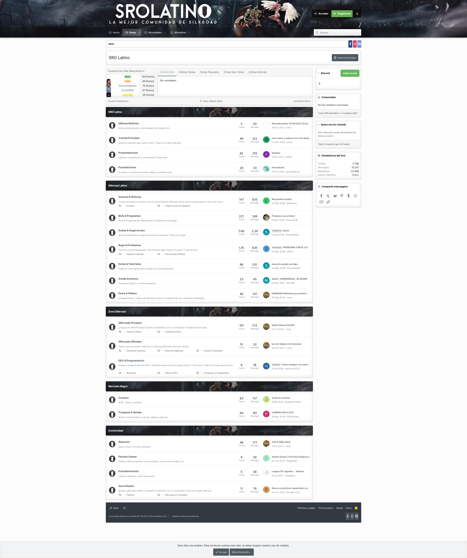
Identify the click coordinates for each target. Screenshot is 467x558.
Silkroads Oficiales (130, 341)
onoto (289, 142)
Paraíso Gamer (127, 456)
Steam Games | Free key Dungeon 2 (291, 456)
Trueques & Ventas (130, 412)
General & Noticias (129, 196)
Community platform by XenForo (138, 516)
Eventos (130, 205)
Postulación (278, 167)
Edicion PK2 (171, 373)
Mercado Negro (118, 386)
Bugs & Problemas (129, 245)
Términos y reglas (306, 508)
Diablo (355, 174)
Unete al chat (350, 73)
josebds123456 (293, 401)
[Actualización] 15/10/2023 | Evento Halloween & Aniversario (304, 123)
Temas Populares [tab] (209, 72)
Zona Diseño (126, 485)
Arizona (322, 136)
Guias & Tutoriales (129, 263)
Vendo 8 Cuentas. (281, 397)
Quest (281, 230)
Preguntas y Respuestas (216, 373)
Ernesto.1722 (293, 492)
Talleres (130, 494)
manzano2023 (292, 368)
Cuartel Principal (128, 137)
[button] (139, 32)
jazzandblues (293, 171)
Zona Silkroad (117, 311)
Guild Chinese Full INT (283, 325)
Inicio (116, 32)
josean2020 (292, 220)
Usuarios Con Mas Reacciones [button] (125, 70)
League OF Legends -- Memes (288, 471)
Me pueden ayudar (282, 199)
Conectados (329, 97)
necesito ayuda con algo (285, 264)
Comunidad (115, 430)
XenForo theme (179, 516)
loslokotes (291, 203)
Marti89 (290, 282)
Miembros (180, 32)
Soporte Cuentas (135, 254)
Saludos (276, 152)
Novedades (155, 32)
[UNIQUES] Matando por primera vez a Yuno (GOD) (299, 293)
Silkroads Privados (130, 322)
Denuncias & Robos (175, 254)
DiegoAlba (292, 460)
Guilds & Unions (128, 278)
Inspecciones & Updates (177, 205)
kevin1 (330, 136)
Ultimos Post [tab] (167, 72)
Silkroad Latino (117, 185)
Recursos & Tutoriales (176, 494)
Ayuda (339, 508)
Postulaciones (127, 167)
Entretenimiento (128, 471)
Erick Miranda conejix (329, 132)
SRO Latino (115, 111)
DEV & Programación (131, 360)
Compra (123, 397)
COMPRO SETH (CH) (283, 412)
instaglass (290, 475)
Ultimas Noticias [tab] (257, 72)
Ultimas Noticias (128, 123)
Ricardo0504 (292, 234)
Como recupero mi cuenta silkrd (294, 364)
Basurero (124, 441)
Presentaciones (128, 152)
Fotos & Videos (127, 293)
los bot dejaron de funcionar (287, 344)
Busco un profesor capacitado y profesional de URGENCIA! (303, 488)
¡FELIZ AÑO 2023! (281, 442)
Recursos (131, 373)
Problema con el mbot (283, 216)
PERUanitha (293, 416)
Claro (116, 508)
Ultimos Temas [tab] (187, 72)
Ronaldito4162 (348, 132)
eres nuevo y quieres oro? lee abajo (290, 138)
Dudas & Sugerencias (131, 230)
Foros (132, 32)
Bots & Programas (129, 215)
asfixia (288, 156)
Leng (289, 297)
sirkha (290, 251)
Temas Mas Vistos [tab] (233, 72)
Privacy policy (326, 508)
